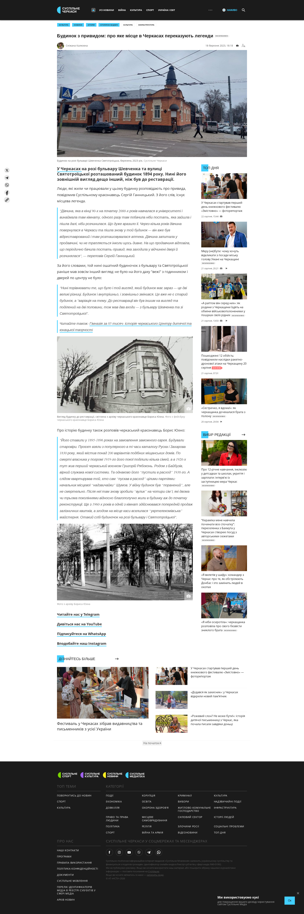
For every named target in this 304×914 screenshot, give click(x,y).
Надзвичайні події (227, 801)
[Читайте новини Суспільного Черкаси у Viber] (138, 852)
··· (210, 10)
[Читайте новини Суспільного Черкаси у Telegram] (148, 852)
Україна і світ (166, 10)
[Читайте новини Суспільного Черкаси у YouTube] (129, 852)
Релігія (147, 826)
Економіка (114, 801)
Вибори (183, 801)
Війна (122, 10)
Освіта (146, 801)
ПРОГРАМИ (64, 856)
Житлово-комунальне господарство (194, 809)
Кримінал (185, 795)
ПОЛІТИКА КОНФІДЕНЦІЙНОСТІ (77, 868)
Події (109, 795)
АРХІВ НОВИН (66, 899)
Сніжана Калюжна (77, 45)
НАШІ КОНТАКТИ (68, 850)
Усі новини (106, 10)
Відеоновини (188, 832)
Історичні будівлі (109, 25)
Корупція (148, 795)
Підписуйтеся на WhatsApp (81, 633)
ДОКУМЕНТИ (65, 874)
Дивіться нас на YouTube (79, 624)
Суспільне (153, 871)
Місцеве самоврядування (154, 818)
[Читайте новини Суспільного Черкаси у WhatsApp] (158, 852)
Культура (136, 10)
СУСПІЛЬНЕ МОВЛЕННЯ (72, 880)
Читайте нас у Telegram (78, 614)
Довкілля (113, 807)
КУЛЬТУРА (63, 25)
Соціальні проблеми (229, 826)
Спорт (150, 10)
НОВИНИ (78, 25)
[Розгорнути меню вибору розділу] (93, 10)
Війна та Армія (152, 832)
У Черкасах (69, 168)
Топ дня (220, 832)
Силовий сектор (190, 817)
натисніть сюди (155, 874)
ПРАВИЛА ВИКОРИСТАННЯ (74, 862)
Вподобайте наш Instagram (81, 643)
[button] (7, 170)
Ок (289, 900)
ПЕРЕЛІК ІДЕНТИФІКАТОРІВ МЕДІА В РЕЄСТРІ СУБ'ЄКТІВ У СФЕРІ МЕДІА (76, 890)
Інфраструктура (146, 25)
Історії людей (224, 817)
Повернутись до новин (74, 795)
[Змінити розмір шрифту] (243, 45)
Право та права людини (117, 818)
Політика (113, 826)
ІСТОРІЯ (91, 25)
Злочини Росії (188, 826)
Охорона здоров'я (155, 807)
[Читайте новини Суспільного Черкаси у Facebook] (109, 852)
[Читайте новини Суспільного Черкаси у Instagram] (119, 852)
